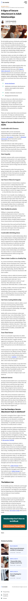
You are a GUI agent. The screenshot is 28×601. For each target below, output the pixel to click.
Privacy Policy (6, 591)
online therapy (14, 465)
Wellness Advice (5, 6)
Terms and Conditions (5, 595)
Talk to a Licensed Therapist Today (14, 526)
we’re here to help (14, 510)
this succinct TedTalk (8, 440)
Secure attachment (10, 83)
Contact (5, 598)
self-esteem (10, 137)
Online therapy (16, 471)
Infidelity (14, 357)
